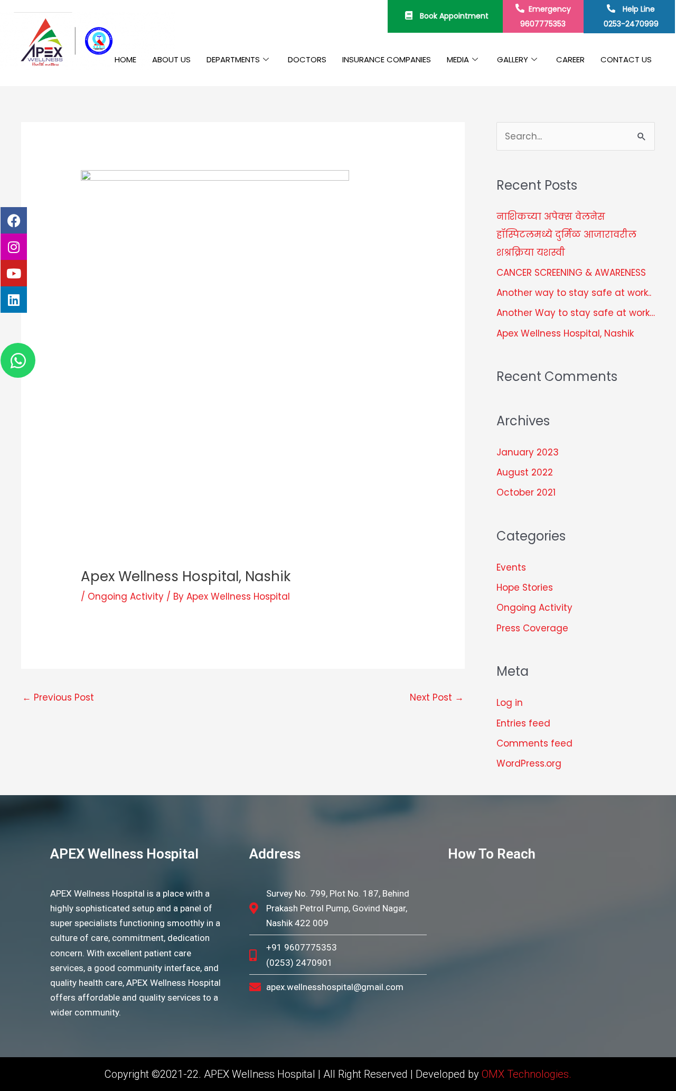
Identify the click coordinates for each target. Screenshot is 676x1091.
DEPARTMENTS (233, 59)
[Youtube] (14, 273)
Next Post (437, 697)
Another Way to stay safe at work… (575, 312)
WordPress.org (528, 763)
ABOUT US (171, 59)
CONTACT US (626, 59)
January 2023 (527, 452)
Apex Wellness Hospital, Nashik (565, 333)
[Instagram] (14, 247)
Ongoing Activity (126, 596)
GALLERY (512, 59)
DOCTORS (307, 59)
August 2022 (524, 472)
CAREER (570, 59)
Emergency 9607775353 (545, 16)
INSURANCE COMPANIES (386, 59)
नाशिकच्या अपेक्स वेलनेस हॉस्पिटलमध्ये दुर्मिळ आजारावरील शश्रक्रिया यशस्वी (566, 234)
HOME (125, 59)
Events (511, 567)
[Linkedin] (14, 299)
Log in (509, 702)
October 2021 (526, 492)
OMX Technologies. (526, 1074)
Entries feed (523, 723)
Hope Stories (524, 587)
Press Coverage (532, 628)
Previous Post (58, 697)
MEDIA (458, 59)
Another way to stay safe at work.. (573, 292)
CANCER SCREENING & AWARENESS (571, 272)
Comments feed (534, 743)
